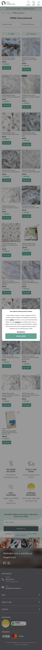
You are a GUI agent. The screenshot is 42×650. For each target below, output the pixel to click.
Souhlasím (21, 336)
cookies (12, 320)
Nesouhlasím (21, 332)
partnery (17, 322)
